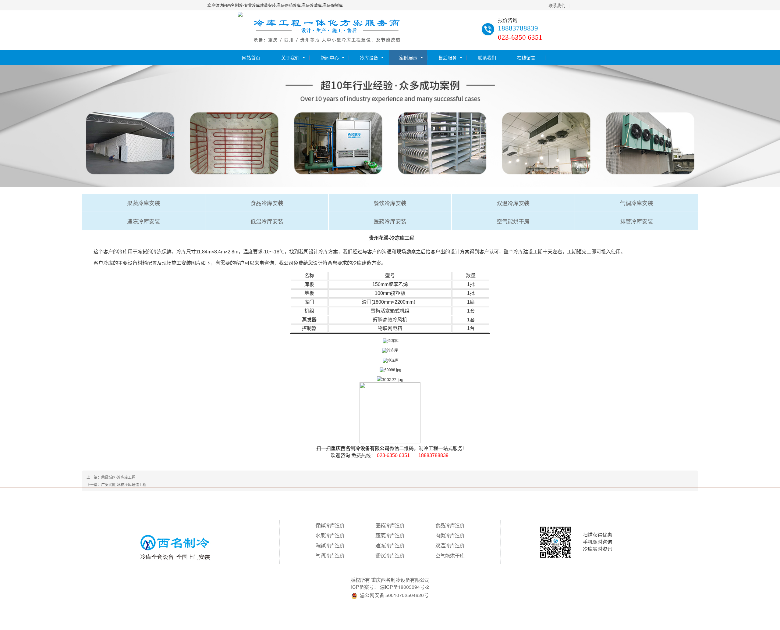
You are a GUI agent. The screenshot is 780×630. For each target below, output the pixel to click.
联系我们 (557, 5)
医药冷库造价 (390, 525)
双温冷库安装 (513, 203)
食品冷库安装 (266, 203)
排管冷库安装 (636, 221)
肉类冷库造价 (450, 535)
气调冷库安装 (636, 203)
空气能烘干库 (450, 555)
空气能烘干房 (513, 221)
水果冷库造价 (330, 535)
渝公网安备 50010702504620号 (394, 595)
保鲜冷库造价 (330, 525)
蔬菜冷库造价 (390, 535)
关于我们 (290, 57)
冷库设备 (369, 57)
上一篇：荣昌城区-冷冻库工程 (111, 477)
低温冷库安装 (266, 221)
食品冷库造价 (450, 525)
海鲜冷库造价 (330, 545)
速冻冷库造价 (390, 545)
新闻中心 (330, 57)
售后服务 (447, 57)
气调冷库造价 (330, 555)
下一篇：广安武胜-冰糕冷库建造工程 (116, 484)
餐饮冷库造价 (390, 555)
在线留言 (526, 57)
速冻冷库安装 (143, 221)
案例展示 (408, 57)
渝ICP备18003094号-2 (404, 586)
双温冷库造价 (450, 545)
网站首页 (251, 57)
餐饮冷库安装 (390, 203)
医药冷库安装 (390, 221)
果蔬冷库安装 (143, 203)
